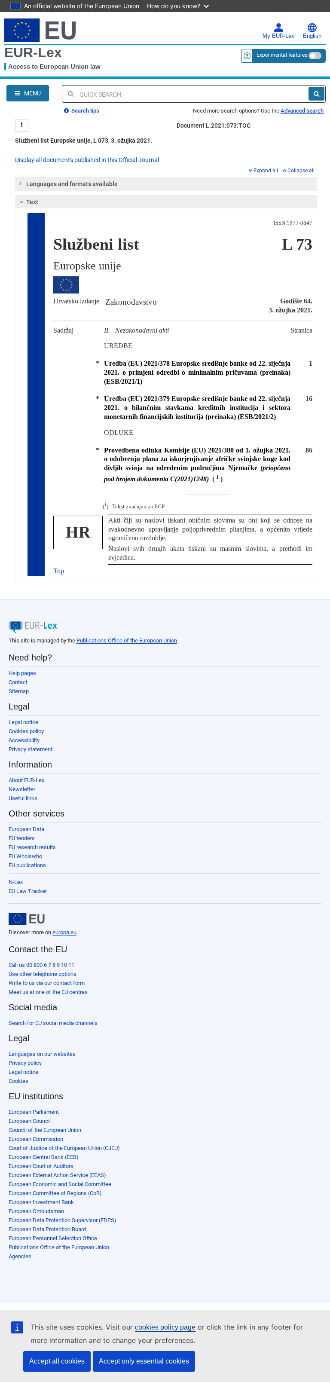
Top (58, 571)
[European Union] (27, 919)
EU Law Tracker (28, 891)
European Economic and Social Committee (60, 1184)
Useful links (23, 798)
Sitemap (19, 691)
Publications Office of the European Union (126, 640)
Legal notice (23, 722)
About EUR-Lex (26, 780)
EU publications (27, 865)
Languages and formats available (72, 183)
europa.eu (64, 932)
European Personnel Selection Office (53, 1238)
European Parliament (34, 1112)
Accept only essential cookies (144, 1361)
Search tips (84, 110)
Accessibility (24, 740)
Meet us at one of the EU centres (48, 992)
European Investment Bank (41, 1202)
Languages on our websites (42, 1054)
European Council (30, 1121)
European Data (26, 829)
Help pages (22, 673)
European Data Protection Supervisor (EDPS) (62, 1220)
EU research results (32, 847)
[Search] (316, 94)
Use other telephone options (42, 974)
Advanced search (302, 110)
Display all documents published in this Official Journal (87, 159)
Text (32, 202)
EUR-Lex (33, 52)
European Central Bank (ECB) (44, 1157)
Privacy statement (30, 749)
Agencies (20, 1256)
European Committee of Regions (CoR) (55, 1193)
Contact (18, 682)
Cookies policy (26, 731)
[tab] (166, 183)
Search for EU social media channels (53, 1023)
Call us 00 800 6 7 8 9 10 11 (41, 965)
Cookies (18, 1081)
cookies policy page (165, 1327)
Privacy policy (25, 1063)
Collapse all (301, 171)
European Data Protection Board (47, 1229)
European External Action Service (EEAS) (57, 1175)
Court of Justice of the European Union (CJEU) (64, 1148)
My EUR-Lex (278, 36)
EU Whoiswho (25, 856)
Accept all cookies (57, 1361)
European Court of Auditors (41, 1166)
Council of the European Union (45, 1130)
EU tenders (22, 838)
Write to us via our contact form (47, 983)
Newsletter (22, 789)
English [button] (312, 36)
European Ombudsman (36, 1211)
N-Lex (16, 882)
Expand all (266, 171)
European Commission (36, 1139)
